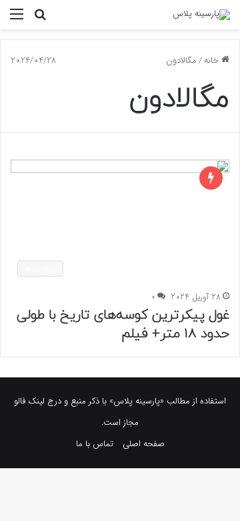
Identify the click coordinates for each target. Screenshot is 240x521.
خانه (212, 60)
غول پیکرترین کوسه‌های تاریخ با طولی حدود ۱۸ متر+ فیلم (123, 324)
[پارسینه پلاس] (201, 14)
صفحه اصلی (144, 444)
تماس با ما (94, 444)
